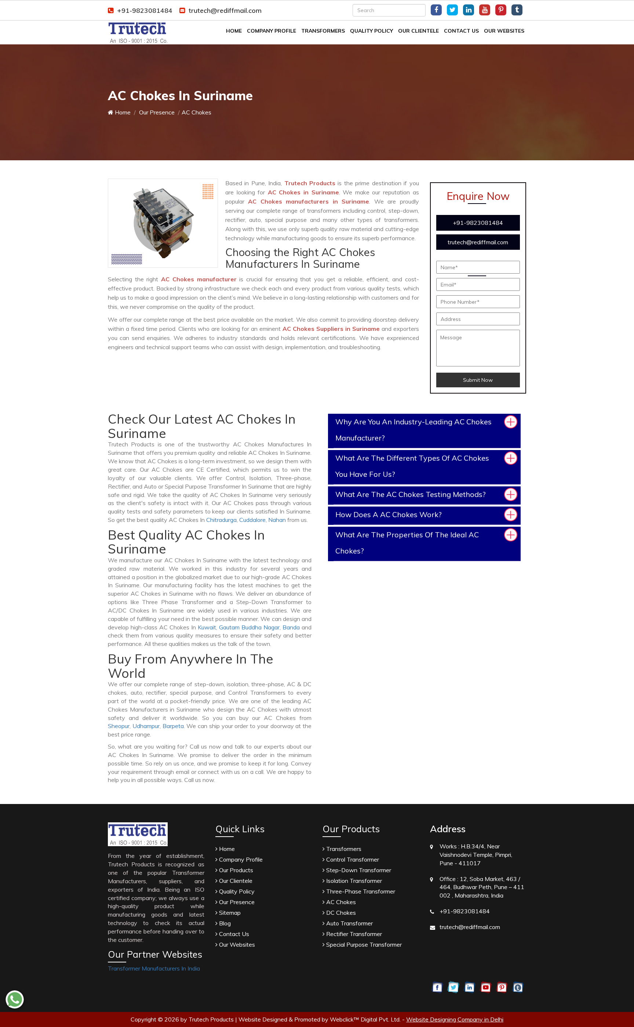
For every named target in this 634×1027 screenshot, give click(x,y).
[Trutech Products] (138, 32)
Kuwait (207, 627)
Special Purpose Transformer (363, 944)
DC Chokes (340, 912)
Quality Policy (371, 31)
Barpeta (173, 726)
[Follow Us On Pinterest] (500, 9)
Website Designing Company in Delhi (454, 1019)
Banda (291, 627)
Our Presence (156, 112)
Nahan (277, 519)
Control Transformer (352, 859)
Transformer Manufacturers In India (154, 968)
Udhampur (146, 726)
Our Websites (504, 31)
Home (234, 31)
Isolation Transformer (353, 880)
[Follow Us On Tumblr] (516, 9)
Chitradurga (221, 519)
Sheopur (119, 726)
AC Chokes (340, 902)
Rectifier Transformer (353, 934)
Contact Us (461, 31)
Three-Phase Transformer (360, 891)
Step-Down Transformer (358, 870)
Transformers (323, 31)
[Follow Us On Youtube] (484, 9)
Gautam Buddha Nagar (249, 627)
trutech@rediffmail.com (225, 10)
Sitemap (229, 912)
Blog (224, 923)
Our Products (235, 870)
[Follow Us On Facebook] (436, 9)
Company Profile (271, 31)
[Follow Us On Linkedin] (468, 9)
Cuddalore (252, 519)
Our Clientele (418, 31)
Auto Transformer (349, 923)
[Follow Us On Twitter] (452, 9)
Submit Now (478, 380)
